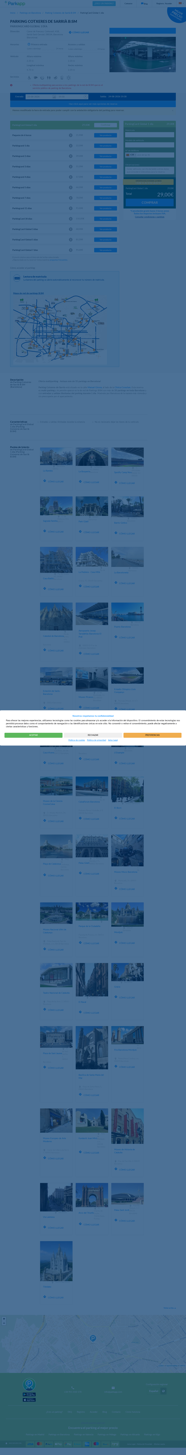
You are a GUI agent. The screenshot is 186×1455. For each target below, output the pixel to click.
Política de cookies (76, 740)
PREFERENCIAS (152, 735)
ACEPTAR (33, 735)
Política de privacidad (96, 740)
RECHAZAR (93, 735)
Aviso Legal (113, 740)
